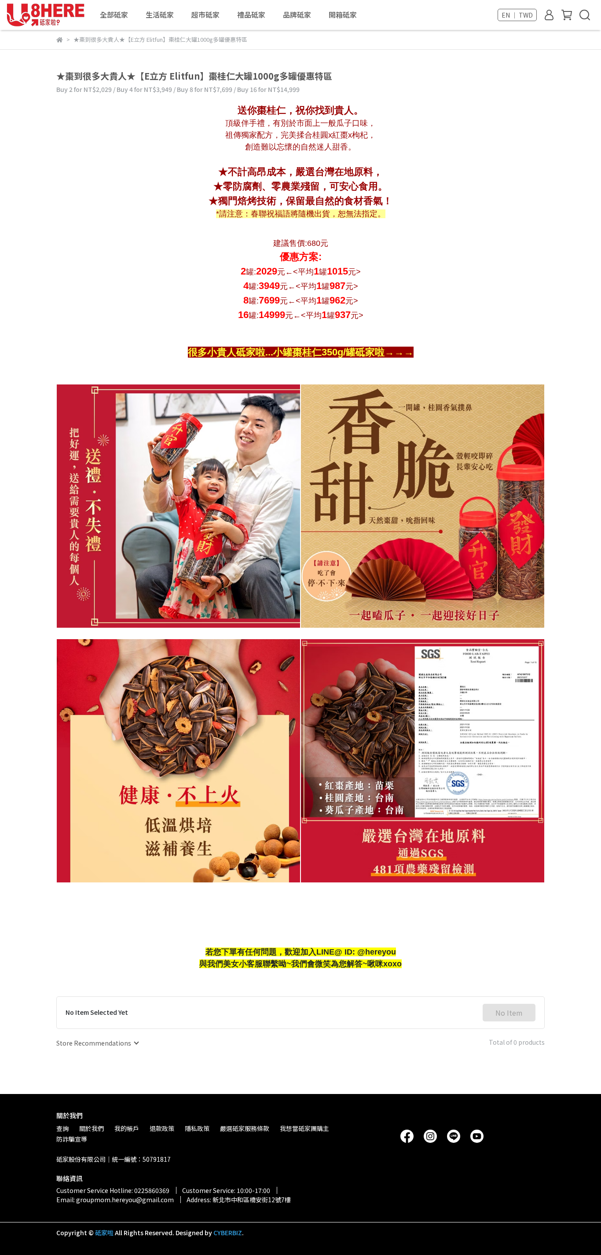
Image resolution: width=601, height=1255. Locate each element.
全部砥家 (114, 14)
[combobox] (97, 1043)
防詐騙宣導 (71, 1138)
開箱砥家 (343, 14)
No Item (509, 1012)
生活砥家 (160, 14)
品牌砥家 (297, 14)
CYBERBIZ (227, 1232)
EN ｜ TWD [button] (517, 15)
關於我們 (91, 1128)
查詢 (62, 1128)
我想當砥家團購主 (304, 1128)
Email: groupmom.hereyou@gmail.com (115, 1199)
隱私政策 (197, 1128)
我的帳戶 (126, 1128)
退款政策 (162, 1128)
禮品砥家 (251, 14)
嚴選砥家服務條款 (244, 1128)
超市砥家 (205, 14)
